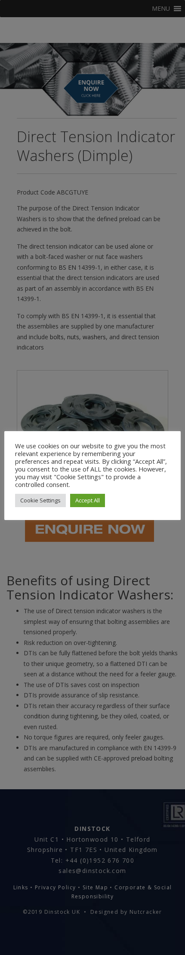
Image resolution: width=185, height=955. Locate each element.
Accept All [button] (87, 500)
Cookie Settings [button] (40, 500)
